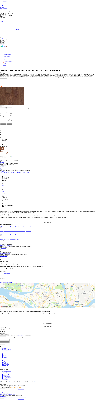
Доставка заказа (3, 248)
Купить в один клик (3, 233)
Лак (3, 191)
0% (5, 118)
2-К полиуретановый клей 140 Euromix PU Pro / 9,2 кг (9, 239)
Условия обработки (21, 335)
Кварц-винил (4, 362)
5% (5, 119)
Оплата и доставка (5, 3)
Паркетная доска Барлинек (6, 371)
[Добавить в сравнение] (47, 228)
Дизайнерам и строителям (6, 2)
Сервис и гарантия (3, 256)
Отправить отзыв (3, 336)
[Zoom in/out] (3, 105)
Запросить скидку (3, 107)
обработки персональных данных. (15, 387)
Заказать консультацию (47, 222)
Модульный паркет (5, 363)
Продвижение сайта (3, 396)
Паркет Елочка (4, 378)
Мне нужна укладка (3, 345)
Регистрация (5, 8)
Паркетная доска (5, 360)
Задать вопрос (2, 73)
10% (6, 120)
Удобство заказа (3, 258)
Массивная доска (5, 365)
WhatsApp (17, 29)
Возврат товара (5, 352)
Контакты (4, 5)
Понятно (2, 398)
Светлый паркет (5, 379)
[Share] (1, 105)
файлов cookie (23, 397)
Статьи (3, 4)
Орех (3, 185)
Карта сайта (4, 355)
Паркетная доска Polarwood (7, 373)
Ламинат (3, 361)
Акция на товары (5, 367)
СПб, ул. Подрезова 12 (4, 12)
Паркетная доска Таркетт (6, 374)
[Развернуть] (2, 105)
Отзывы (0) (28, 172)
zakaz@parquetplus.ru (3, 38)
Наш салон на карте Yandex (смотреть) (6, 282)
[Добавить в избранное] (47, 229)
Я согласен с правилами (11, 387)
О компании (4, 1)
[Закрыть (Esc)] (0, 105)
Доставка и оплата (5, 351)
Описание (12, 172)
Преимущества (16, 172)
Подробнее (2, 159)
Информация (4, 157)
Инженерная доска (5, 364)
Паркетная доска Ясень (6, 376)
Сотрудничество (9, 107)
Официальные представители (5, 253)
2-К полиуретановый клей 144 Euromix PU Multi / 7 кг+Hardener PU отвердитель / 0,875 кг (15, 231)
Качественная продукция (4, 250)
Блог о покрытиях (5, 353)
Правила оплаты (5, 354)
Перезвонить (3, 388)
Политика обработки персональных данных (7, 394)
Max (3, 37)
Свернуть (2, 136)
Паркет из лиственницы (6, 377)
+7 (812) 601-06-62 (7, 273)
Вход (1, 8)
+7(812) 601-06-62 (3, 21)
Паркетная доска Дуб (6, 375)
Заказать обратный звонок (4, 39)
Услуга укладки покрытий (6, 350)
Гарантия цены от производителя (6, 245)
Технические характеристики (5, 172)
